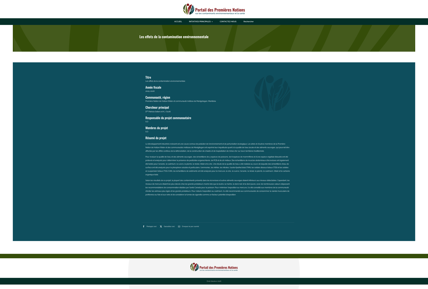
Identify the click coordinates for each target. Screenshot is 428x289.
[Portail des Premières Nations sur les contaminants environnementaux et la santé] (214, 4)
